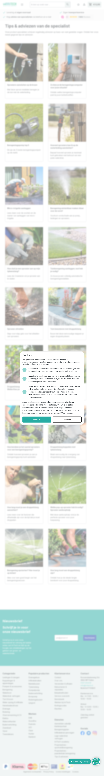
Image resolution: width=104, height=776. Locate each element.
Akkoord (36, 419)
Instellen (67, 419)
